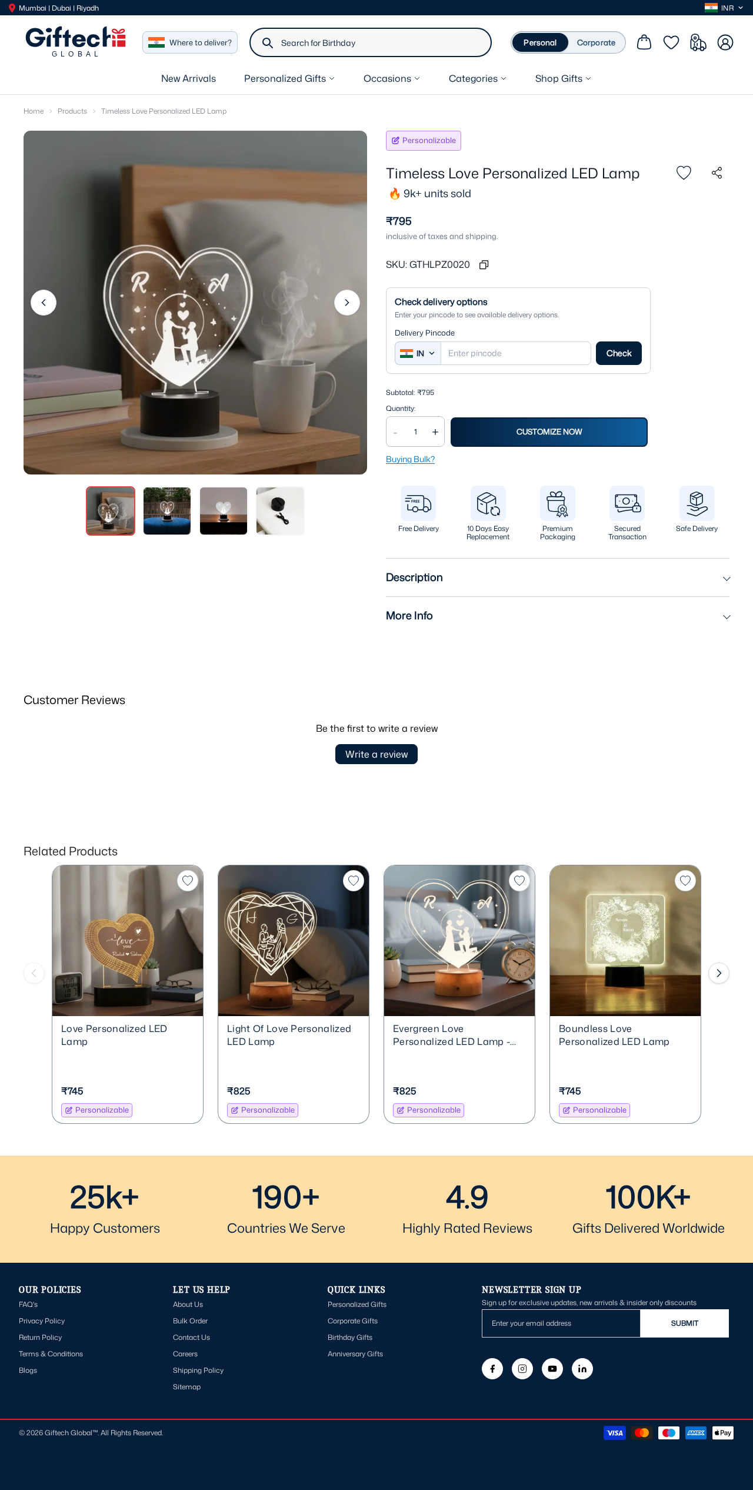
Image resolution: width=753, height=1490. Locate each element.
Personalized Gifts (357, 1304)
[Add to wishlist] (684, 173)
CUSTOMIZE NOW (549, 431)
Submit (684, 1323)
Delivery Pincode (425, 333)
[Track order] (698, 42)
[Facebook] (492, 1368)
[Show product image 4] (280, 511)
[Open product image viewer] (195, 302)
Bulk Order (190, 1321)
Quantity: (400, 408)
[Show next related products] (718, 973)
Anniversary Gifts (355, 1354)
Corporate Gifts (353, 1321)
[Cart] (644, 42)
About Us (188, 1304)
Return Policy (40, 1337)
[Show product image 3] (223, 511)
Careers (185, 1354)
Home (34, 111)
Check (619, 353)
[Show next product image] (347, 303)
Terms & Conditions (51, 1354)
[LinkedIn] (582, 1368)
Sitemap (187, 1387)
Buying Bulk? (410, 458)
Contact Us (191, 1337)
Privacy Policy (42, 1321)
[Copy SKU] (483, 264)
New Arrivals (188, 78)
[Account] (725, 42)
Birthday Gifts (350, 1337)
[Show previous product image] (43, 303)
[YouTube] (552, 1368)
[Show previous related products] (34, 973)
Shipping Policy (198, 1370)
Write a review (376, 754)
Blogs (28, 1370)
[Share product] (716, 173)
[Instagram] (522, 1368)
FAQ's (28, 1304)
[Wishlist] (671, 42)
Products (72, 111)
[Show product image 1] (110, 511)
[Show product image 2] (167, 511)
